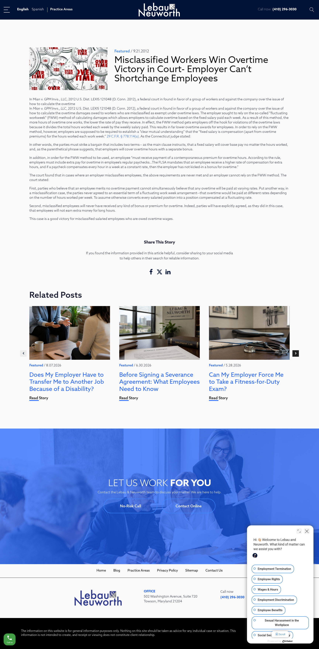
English (23, 9)
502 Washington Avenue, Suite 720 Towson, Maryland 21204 (170, 599)
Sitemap (191, 570)
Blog (116, 570)
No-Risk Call (130, 506)
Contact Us (214, 570)
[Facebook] (151, 272)
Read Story (38, 398)
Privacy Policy (167, 570)
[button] (23, 353)
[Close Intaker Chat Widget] (307, 531)
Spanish (38, 9)
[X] (159, 272)
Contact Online (189, 506)
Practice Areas (61, 9)
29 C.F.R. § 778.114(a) (123, 136)
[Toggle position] (299, 531)
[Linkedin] (168, 272)
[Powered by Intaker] (287, 641)
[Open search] (312, 9)
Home (101, 570)
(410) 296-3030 (284, 9)
